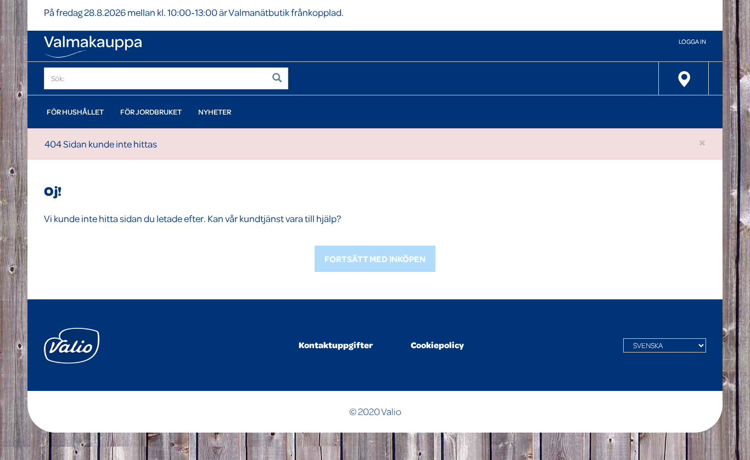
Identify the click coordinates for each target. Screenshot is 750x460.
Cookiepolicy (437, 345)
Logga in (692, 41)
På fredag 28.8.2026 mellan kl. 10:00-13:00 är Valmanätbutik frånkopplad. (194, 12)
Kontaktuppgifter (336, 345)
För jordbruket (151, 111)
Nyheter (214, 111)
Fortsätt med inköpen (375, 259)
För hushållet (75, 111)
